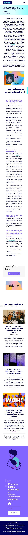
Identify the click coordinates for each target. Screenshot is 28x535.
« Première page (16, 436)
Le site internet (14, 274)
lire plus (14, 347)
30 (16, 437)
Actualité (17, 417)
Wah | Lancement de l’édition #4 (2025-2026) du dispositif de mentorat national (14, 413)
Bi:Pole (13, 43)
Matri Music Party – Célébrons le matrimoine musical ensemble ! (14, 371)
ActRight (7, 45)
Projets (16, 334)
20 (14, 437)
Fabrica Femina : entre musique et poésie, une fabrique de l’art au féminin (14, 330)
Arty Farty (13, 45)
